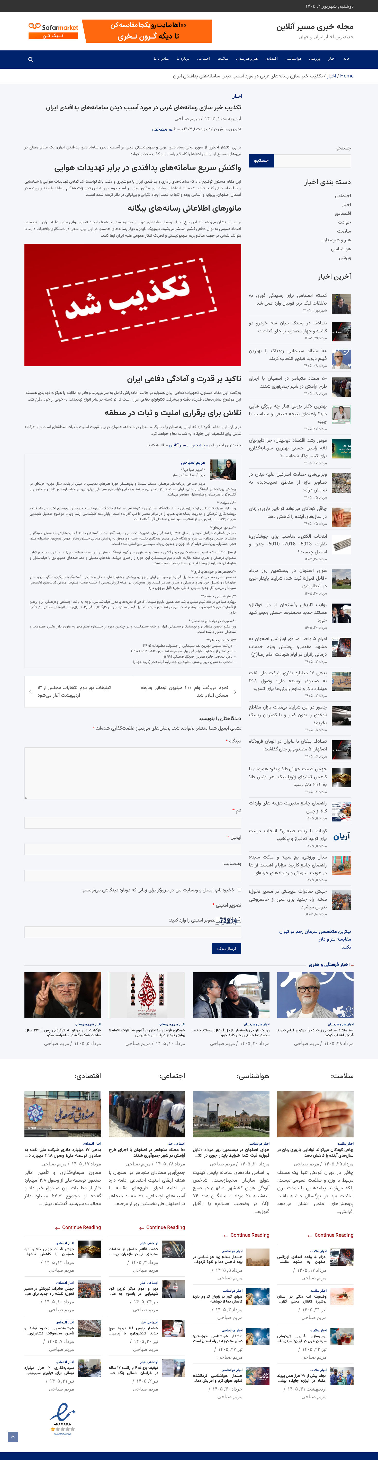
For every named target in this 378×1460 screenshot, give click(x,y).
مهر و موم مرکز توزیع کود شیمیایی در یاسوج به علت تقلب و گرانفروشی (133, 1294)
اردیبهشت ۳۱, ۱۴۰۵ (307, 1389)
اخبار (332, 58)
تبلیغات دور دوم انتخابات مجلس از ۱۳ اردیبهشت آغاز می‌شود (74, 691)
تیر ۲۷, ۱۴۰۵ (230, 1349)
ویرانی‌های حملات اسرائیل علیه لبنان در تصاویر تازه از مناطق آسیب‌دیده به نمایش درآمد (288, 482)
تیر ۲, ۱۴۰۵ (147, 1381)
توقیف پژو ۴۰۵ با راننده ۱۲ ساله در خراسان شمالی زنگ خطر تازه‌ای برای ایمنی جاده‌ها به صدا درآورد (133, 1375)
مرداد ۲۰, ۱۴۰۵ (254, 1043)
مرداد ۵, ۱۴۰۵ (87, 1043)
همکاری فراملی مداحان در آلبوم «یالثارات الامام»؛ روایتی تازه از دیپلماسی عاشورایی (147, 1033)
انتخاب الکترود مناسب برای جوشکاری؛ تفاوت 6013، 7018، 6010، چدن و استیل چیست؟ (288, 544)
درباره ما (183, 58)
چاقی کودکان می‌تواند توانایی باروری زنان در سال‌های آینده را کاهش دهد (288, 512)
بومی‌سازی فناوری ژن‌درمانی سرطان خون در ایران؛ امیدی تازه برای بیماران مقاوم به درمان (302, 1341)
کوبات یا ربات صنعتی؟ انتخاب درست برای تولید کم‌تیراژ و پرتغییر (288, 835)
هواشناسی (293, 58)
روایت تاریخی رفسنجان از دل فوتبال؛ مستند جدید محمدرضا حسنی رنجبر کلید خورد (288, 612)
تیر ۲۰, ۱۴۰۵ (146, 1341)
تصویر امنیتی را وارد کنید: (192, 920)
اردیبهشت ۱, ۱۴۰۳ (223, 118)
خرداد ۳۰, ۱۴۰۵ (227, 1389)
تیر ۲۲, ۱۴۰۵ (314, 1349)
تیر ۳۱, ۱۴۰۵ (314, 1309)
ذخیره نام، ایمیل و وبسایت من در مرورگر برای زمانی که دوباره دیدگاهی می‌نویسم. (158, 890)
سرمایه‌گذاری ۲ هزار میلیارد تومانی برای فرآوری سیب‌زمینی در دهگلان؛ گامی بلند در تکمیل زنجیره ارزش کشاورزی (49, 1375)
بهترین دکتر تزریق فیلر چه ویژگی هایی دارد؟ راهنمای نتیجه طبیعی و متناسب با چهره (288, 414)
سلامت (223, 58)
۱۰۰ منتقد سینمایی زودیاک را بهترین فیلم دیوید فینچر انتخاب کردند (288, 354)
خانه (346, 58)
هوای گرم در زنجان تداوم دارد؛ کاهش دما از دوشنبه (217, 1299)
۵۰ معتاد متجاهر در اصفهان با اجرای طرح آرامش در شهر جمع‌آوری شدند (288, 382)
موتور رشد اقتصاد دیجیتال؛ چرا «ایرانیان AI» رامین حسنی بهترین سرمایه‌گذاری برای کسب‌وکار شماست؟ (288, 448)
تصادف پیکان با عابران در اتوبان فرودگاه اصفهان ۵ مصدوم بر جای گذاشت (288, 745)
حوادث (344, 222)
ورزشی (315, 58)
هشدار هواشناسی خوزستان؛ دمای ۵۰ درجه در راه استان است (217, 1338)
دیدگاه (233, 741)
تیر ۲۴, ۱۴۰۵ (146, 1301)
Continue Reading (333, 1235)
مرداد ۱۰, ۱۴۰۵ (170, 1043)
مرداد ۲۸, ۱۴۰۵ (339, 1043)
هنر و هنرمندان (247, 58)
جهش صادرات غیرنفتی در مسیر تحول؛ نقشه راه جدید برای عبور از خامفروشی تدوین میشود (288, 899)
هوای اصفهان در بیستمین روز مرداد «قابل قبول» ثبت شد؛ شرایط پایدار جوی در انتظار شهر (288, 578)
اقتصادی (271, 58)
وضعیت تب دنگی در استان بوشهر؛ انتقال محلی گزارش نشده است (302, 1302)
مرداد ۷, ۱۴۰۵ (60, 1341)
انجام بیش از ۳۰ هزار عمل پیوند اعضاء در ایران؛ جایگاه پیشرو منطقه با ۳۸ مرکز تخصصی (302, 1381)
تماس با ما (161, 58)
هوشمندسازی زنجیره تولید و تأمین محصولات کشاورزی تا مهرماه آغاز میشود (49, 1333)
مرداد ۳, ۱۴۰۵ (228, 1309)
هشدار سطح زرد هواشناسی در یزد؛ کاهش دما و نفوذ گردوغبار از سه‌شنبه (217, 1262)
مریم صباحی (187, 118)
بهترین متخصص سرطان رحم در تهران (315, 931)
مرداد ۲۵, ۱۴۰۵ (339, 1164)
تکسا (346, 947)
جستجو (343, 148)
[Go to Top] (13, 1437)
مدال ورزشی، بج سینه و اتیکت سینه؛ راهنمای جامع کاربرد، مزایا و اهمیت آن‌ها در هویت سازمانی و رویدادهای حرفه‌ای (288, 865)
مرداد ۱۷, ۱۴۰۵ (312, 1270)
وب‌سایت (232, 864)
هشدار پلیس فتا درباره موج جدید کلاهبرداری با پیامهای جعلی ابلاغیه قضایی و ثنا (133, 1333)
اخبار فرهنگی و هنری (329, 965)
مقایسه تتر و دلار (335, 939)
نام (236, 811)
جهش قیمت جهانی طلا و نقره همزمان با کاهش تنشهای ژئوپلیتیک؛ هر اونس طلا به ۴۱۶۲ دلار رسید (288, 777)
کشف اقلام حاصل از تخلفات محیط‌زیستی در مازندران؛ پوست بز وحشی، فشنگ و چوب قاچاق (133, 1254)
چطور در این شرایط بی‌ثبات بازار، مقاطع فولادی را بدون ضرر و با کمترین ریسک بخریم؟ (288, 715)
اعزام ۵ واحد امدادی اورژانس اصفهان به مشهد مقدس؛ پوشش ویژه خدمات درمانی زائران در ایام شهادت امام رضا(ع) (288, 646)
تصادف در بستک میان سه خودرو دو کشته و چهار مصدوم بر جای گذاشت (288, 327)
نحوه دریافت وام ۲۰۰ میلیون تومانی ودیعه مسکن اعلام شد (184, 691)
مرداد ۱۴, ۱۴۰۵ (59, 1262)
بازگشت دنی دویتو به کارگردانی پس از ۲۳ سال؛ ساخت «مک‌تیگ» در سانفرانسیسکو (62, 1033)
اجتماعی (203, 58)
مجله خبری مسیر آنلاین (315, 27)
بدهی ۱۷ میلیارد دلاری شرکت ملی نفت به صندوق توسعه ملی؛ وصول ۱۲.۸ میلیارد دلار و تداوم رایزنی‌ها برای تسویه (288, 681)
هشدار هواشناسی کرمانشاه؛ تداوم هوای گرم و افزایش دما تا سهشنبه (217, 1381)
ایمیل (234, 837)
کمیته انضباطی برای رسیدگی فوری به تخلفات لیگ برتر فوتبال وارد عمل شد (288, 299)
